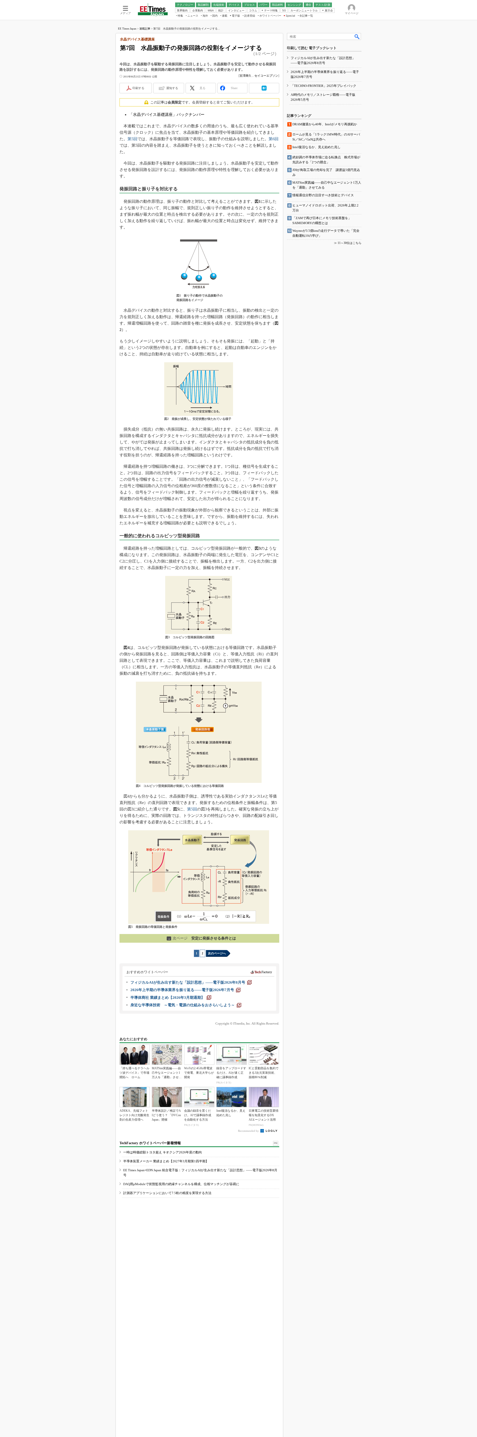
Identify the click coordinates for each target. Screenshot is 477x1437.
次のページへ (217, 953)
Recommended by (249, 1130)
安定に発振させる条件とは (201, 938)
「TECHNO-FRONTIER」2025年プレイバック (323, 86)
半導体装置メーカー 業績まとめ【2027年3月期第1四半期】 (166, 1161)
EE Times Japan (127, 28)
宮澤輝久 (245, 75)
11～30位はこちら (349, 243)
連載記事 (144, 28)
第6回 (273, 139)
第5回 (132, 139)
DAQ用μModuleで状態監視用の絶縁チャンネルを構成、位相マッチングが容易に (181, 1184)
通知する (172, 88)
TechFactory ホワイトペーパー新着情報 (150, 1143)
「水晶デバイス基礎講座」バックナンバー (166, 114)
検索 (357, 36)
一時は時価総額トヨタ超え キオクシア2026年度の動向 (162, 1152)
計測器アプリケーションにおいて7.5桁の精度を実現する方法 (167, 1193)
